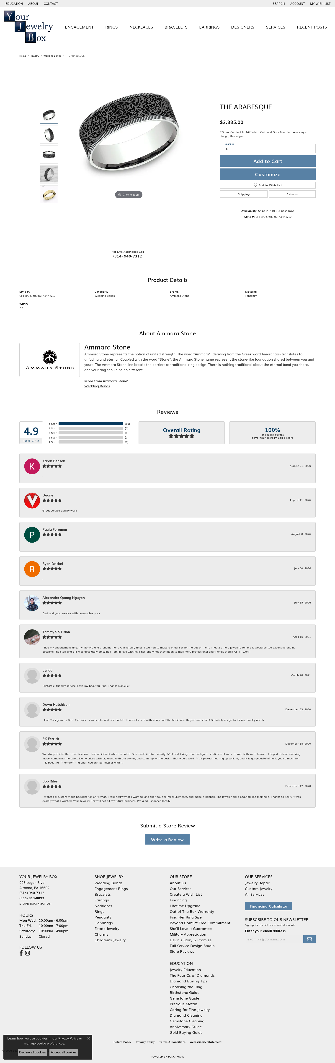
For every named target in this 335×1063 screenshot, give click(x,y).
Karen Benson (53, 460)
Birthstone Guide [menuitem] (184, 992)
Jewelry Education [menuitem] (185, 969)
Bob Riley (50, 781)
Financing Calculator (269, 906)
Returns (292, 194)
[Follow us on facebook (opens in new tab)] (21, 953)
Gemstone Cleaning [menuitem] (187, 1021)
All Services (254, 894)
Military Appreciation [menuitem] (188, 934)
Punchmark (176, 1056)
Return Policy (122, 1042)
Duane (47, 495)
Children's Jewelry (110, 939)
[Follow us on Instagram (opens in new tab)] (27, 953)
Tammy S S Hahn (56, 631)
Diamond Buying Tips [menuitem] (188, 981)
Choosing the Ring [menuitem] (186, 986)
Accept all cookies (64, 1052)
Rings (111, 27)
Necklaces (141, 27)
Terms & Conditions (172, 1042)
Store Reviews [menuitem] (182, 951)
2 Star (53, 437)
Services (275, 27)
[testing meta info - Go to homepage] (28, 27)
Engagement (79, 27)
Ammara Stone (179, 296)
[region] (128, 154)
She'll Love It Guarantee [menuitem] (191, 928)
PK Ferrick (50, 738)
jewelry (35, 55)
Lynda (47, 670)
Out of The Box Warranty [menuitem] (192, 911)
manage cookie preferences (44, 1043)
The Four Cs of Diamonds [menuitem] (192, 975)
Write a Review (167, 839)
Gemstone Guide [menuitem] (184, 998)
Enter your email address (265, 930)
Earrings (209, 27)
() (127, 424)
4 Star (53, 428)
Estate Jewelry (107, 928)
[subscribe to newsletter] (309, 939)
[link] (32, 3)
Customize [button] (267, 174)
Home (22, 55)
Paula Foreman (54, 529)
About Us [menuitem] (178, 882)
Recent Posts (312, 27)
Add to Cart (267, 160)
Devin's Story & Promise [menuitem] (190, 939)
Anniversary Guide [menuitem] (186, 1026)
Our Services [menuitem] (180, 888)
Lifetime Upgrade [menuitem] (185, 905)
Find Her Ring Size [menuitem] (186, 917)
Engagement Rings (111, 888)
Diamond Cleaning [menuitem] (186, 1015)
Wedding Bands (52, 55)
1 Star (53, 442)
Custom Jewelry (258, 888)
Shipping (244, 194)
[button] (14, 3)
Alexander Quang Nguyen (63, 597)
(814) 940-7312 (127, 256)
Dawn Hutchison (56, 704)
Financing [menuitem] (178, 900)
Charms (101, 934)
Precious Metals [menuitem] (184, 1003)
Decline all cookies (32, 1052)
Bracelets (176, 27)
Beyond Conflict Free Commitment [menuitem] (200, 922)
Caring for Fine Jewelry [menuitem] (190, 1009)
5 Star (53, 424)
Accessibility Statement (206, 1042)
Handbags (104, 922)
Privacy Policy (145, 1042)
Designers (242, 27)
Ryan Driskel (52, 563)
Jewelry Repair (257, 882)
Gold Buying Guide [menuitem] (186, 1032)
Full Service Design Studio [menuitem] (192, 945)
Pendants (103, 917)
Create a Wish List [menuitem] (186, 894)
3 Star (53, 433)
